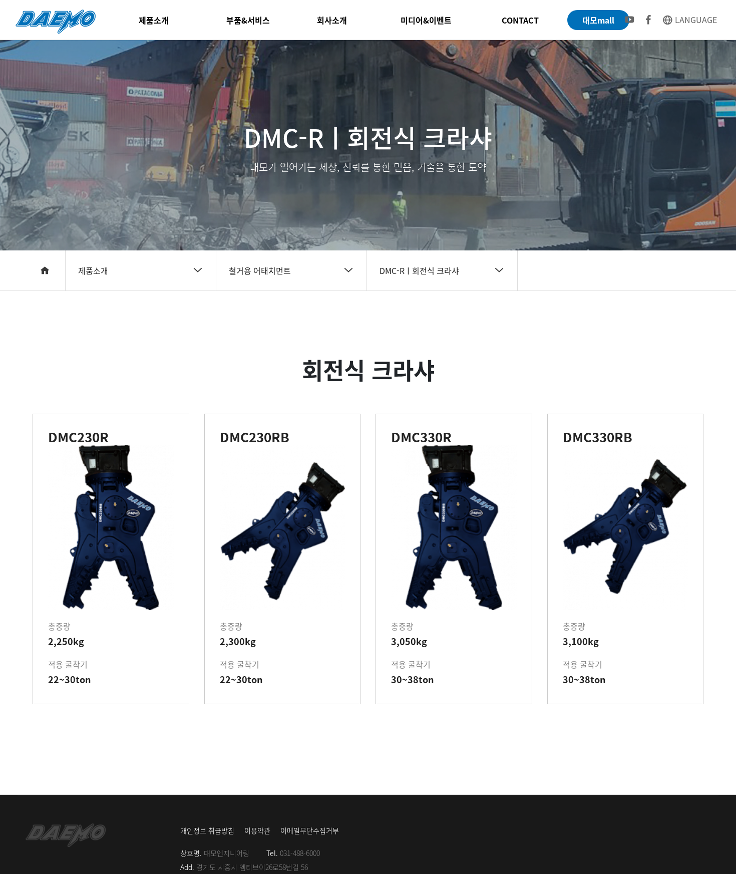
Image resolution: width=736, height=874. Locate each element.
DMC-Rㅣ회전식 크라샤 (419, 270)
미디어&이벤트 (426, 20)
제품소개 (154, 20)
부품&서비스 (248, 20)
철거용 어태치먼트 (260, 270)
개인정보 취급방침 (207, 830)
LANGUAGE (695, 20)
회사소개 (332, 20)
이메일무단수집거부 (309, 830)
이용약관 (257, 830)
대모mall (598, 20)
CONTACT (520, 20)
